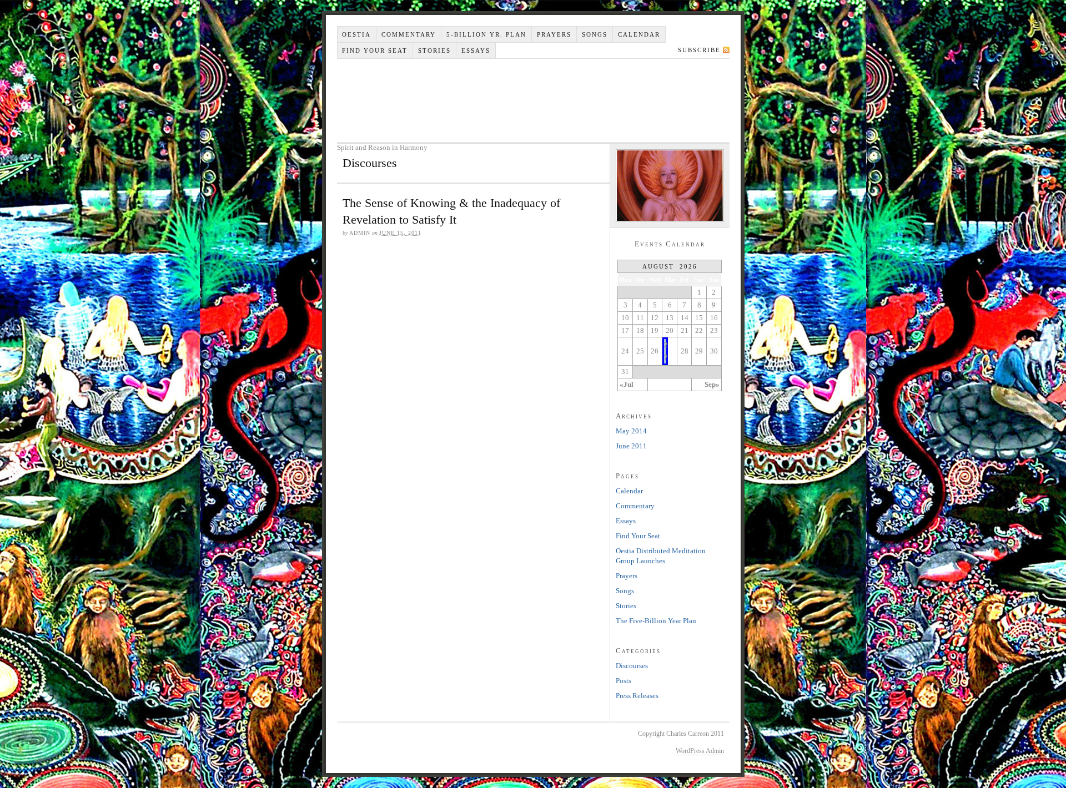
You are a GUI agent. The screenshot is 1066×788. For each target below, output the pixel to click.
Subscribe (699, 50)
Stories (434, 50)
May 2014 (631, 431)
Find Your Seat (375, 50)
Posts (623, 680)
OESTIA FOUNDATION (534, 100)
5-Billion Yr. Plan (486, 34)
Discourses (632, 665)
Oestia (356, 34)
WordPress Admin (700, 751)
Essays (475, 50)
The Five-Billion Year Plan (656, 621)
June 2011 (631, 446)
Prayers (554, 34)
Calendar (639, 34)
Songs (594, 34)
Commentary (408, 34)
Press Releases (637, 695)
